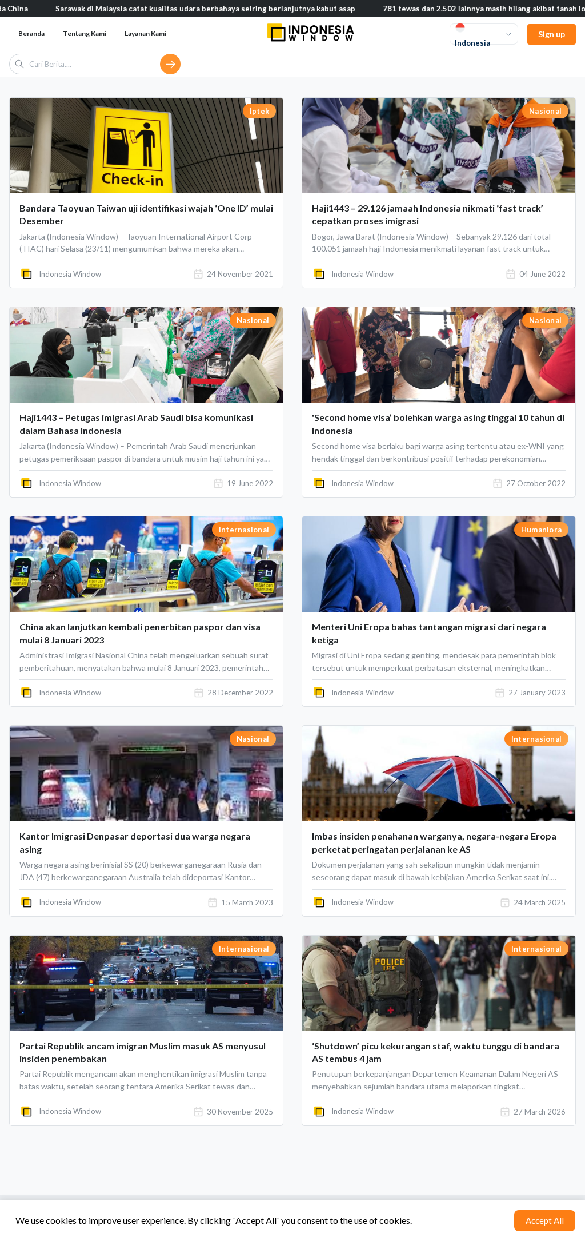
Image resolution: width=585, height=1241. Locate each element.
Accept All (545, 1220)
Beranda (31, 33)
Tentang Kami (84, 33)
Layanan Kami (145, 33)
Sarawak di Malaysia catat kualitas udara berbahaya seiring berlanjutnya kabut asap (162, 8)
